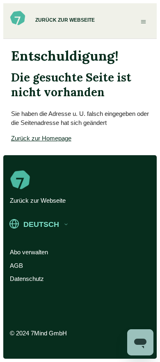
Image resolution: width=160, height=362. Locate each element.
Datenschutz (27, 278)
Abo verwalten (29, 252)
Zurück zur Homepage (41, 138)
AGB (16, 265)
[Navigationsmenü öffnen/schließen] (143, 21)
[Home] (17, 24)
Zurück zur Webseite (65, 20)
